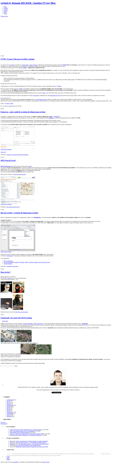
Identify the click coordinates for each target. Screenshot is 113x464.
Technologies (10, 412)
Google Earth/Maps (28, 323)
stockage (66, 453)
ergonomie (50, 453)
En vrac (9, 402)
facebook (46, 455)
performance (15, 455)
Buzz (26, 455)
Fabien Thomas (45, 462)
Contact (5, 9)
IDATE (21, 88)
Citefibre (59, 86)
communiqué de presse (41, 99)
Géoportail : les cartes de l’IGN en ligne (16, 318)
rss (29, 453)
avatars (9, 278)
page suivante (4, 423)
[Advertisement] (12, 26)
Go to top (3, 422)
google (97, 453)
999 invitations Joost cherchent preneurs (19, 432)
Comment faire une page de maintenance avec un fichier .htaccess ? (26, 429)
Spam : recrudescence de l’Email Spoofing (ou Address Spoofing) (32, 441)
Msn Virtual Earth (38, 323)
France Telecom (33, 65)
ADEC (44, 93)
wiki (10, 106)
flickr (53, 453)
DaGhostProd (15, 462)
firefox (56, 453)
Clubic (11, 103)
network (16, 453)
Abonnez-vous (4, 16)
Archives (6, 8)
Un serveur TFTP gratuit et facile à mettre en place (28, 445)
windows (34, 455)
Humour (9, 404)
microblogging (61, 453)
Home (5, 6)
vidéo (12, 455)
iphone (13, 453)
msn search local (11, 207)
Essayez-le (3, 152)
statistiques (91, 453)
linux (38, 453)
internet (23, 453)
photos (9, 453)
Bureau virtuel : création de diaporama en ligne (19, 213)
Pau (54, 86)
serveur (107, 453)
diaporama (19, 154)
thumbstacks (26, 154)
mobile (44, 453)
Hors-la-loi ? (6, 272)
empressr (9, 154)
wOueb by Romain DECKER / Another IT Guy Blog (28, 3)
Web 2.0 (9, 415)
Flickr (5, 12)
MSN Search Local (8, 160)
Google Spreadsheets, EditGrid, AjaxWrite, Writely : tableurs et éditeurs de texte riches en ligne (27, 262)
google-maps (5, 321)
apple (41, 453)
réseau (56, 455)
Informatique (10, 405)
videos (19, 453)
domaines (86, 453)
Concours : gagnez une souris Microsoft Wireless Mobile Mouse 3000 (27, 433)
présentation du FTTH (55, 95)
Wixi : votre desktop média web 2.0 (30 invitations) (22, 431)
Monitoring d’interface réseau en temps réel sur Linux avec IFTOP (32, 446)
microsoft (23, 455)
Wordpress (9, 416)
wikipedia (58, 455)
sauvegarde (32, 453)
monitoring (103, 453)
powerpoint (14, 154)
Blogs (8, 401)
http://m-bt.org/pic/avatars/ (21, 312)
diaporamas (15, 266)
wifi (43, 455)
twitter (8, 455)
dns (110, 453)
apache (27, 453)
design (35, 453)
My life (8, 408)
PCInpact (7, 103)
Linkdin (6, 11)
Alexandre (35, 95)
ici (72, 88)
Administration (10, 399)
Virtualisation (10, 413)
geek (46, 453)
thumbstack (9, 266)
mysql (53, 455)
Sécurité (9, 410)
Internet (8, 406)
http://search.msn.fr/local (20, 174)
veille (72, 453)
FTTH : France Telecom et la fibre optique (17, 59)
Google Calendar (8, 263)
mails (42, 455)
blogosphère (26, 65)
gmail (69, 453)
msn (16, 207)
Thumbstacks (57, 116)
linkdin (8, 459)
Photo (8, 409)
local (18, 207)
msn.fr (30, 166)
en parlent (11, 65)
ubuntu (19, 455)
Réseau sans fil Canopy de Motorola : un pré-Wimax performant (25, 435)
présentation (10, 255)
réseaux (83, 453)
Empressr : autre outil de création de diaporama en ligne (23, 112)
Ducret (11, 441)
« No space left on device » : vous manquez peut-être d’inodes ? (30, 442)
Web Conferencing (8, 261)
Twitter (5, 13)
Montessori (12, 444)
